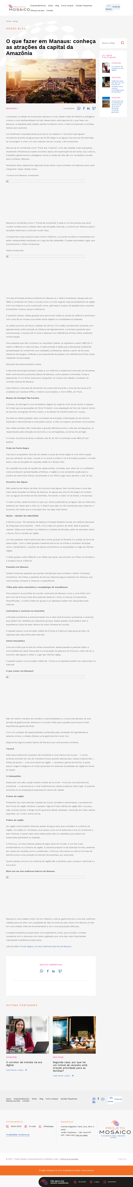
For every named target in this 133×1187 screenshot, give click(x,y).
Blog (57, 6)
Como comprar (67, 6)
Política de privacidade (69, 1159)
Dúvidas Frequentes (84, 6)
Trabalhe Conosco (18, 1135)
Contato (49, 10)
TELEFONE (82, 1182)
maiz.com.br (87, 1170)
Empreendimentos (38, 6)
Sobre (50, 6)
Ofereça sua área (37, 10)
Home (8, 21)
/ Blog (14, 21)
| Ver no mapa (81, 1135)
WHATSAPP (111, 1182)
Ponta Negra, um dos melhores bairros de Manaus (46, 946)
